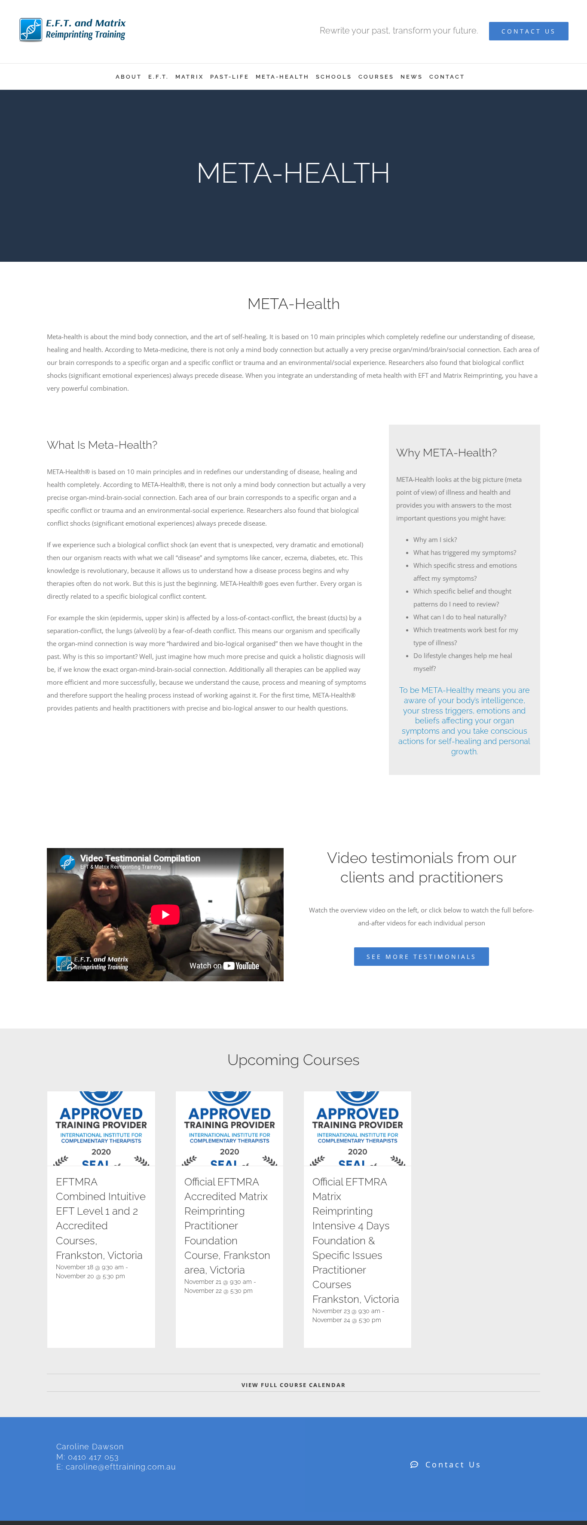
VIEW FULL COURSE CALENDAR (294, 1385)
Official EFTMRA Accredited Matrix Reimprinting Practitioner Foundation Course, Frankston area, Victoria (227, 1226)
